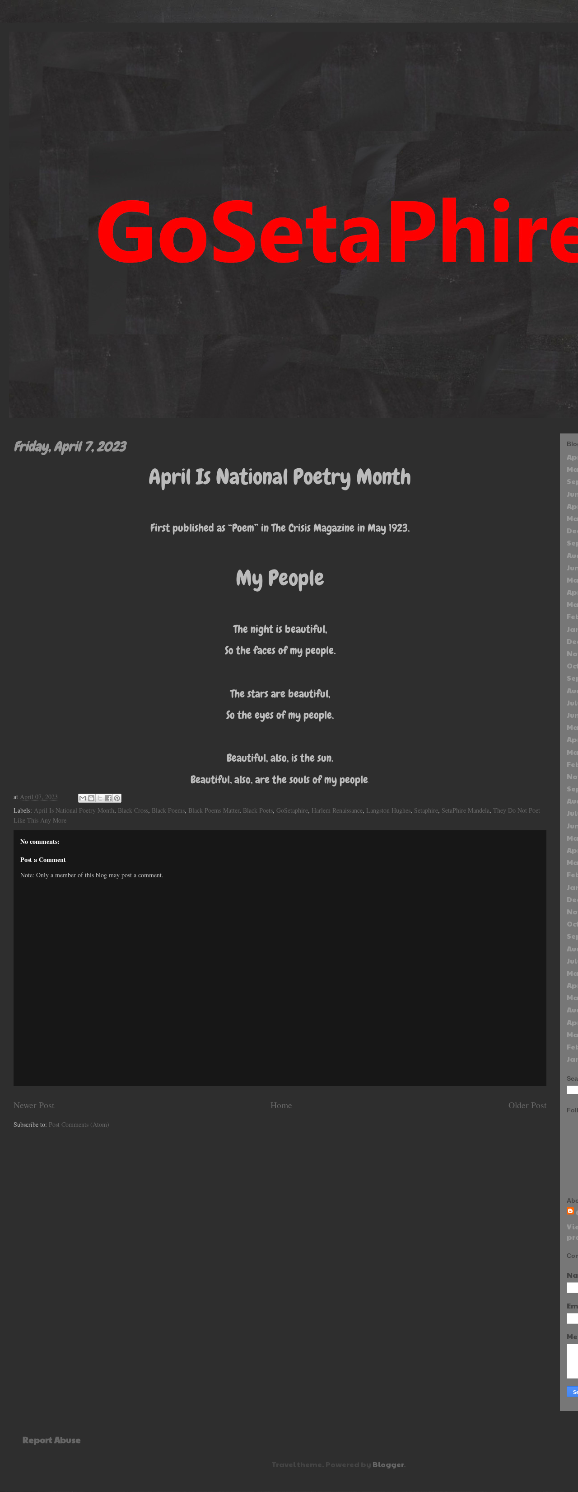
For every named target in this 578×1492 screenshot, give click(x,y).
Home (281, 1105)
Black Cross (133, 810)
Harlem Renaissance (337, 810)
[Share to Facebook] (108, 798)
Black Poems (168, 810)
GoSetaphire (292, 810)
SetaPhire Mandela (465, 810)
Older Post (527, 1105)
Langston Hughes (388, 810)
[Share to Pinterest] (116, 798)
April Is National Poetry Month (74, 810)
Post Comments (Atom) (79, 1124)
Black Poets (258, 810)
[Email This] (82, 798)
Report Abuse (52, 1439)
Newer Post (34, 1105)
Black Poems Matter (213, 810)
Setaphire (426, 810)
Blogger (388, 1464)
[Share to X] (99, 798)
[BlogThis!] (91, 798)
